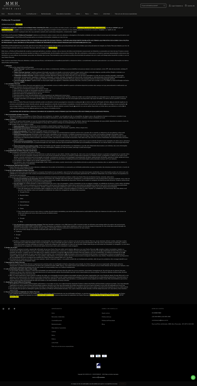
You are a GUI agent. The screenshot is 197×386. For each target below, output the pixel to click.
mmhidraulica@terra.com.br (160, 320)
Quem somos (106, 313)
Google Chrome (24, 192)
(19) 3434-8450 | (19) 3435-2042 (161, 316)
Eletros (96, 14)
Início (3, 14)
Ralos (87, 14)
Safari (21, 198)
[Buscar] (164, 5)
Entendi (122, 383)
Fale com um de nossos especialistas (126, 14)
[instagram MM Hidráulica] (4, 309)
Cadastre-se (179, 6)
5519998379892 (156, 313)
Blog (103, 324)
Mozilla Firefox (24, 195)
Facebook (23, 215)
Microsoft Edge (24, 205)
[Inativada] (98, 366)
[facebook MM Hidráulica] (9, 309)
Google (22, 218)
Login (173, 6)
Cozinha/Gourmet (31, 14)
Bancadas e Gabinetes (14, 14)
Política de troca (106, 317)
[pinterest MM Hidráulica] (14, 309)
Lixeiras (78, 14)
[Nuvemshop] (98, 378)
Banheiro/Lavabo (46, 14)
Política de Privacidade (108, 320)
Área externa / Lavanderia (63, 14)
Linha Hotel (106, 14)
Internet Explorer (24, 202)
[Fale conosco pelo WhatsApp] (193, 377)
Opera (22, 208)
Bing (21, 221)
